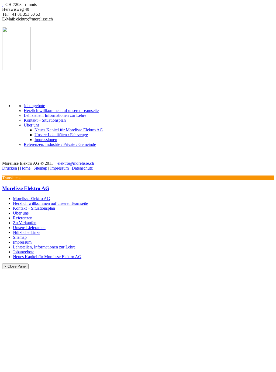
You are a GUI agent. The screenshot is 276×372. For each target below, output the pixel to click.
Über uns (31, 125)
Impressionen (45, 139)
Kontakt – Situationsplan (45, 120)
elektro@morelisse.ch (75, 163)
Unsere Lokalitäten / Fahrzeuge (61, 134)
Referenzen (22, 218)
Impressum (59, 168)
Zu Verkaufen (24, 222)
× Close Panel (15, 266)
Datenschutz (82, 168)
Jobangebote (34, 105)
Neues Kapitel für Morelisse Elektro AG (68, 130)
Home (25, 168)
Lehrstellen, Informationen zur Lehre (55, 115)
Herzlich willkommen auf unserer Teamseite (61, 110)
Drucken (9, 168)
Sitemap (40, 168)
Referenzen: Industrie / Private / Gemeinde (60, 144)
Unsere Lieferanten (29, 227)
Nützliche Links (26, 232)
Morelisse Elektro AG (25, 188)
